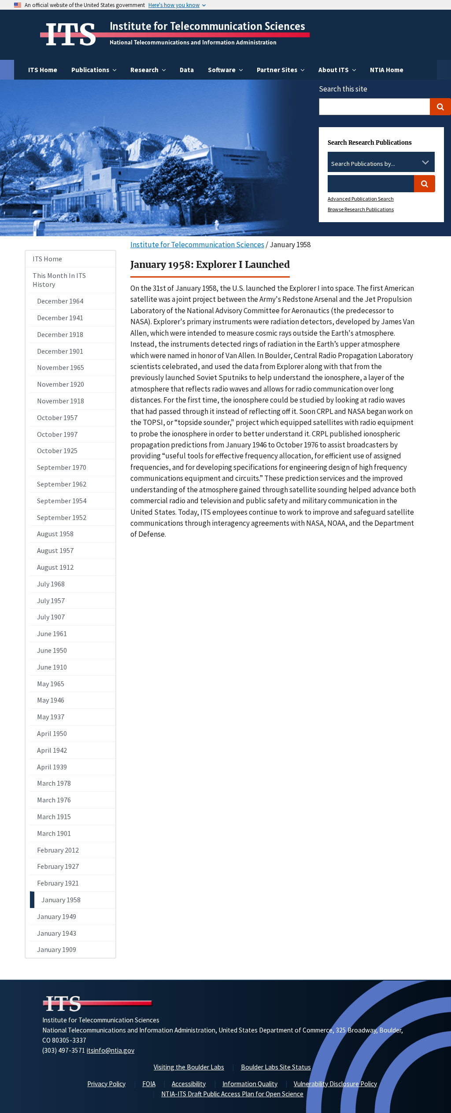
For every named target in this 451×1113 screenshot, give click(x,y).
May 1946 (50, 700)
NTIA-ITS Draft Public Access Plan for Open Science (232, 1094)
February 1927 (58, 866)
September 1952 (61, 517)
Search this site (343, 89)
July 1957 (51, 600)
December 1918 (60, 334)
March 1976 (54, 799)
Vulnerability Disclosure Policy (335, 1084)
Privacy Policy (106, 1084)
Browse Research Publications (361, 209)
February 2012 (58, 850)
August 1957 (55, 550)
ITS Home (42, 70)
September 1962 (61, 484)
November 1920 (60, 384)
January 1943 (56, 933)
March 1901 (54, 833)
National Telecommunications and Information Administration (193, 42)
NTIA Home (386, 70)
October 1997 (57, 434)
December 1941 (60, 317)
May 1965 (50, 683)
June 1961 (52, 633)
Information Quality (249, 1084)
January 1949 (56, 916)
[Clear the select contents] (414, 162)
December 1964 (60, 301)
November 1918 (60, 400)
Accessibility (189, 1084)
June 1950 (52, 650)
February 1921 (58, 883)
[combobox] (381, 164)
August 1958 (55, 533)
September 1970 (61, 467)
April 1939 (52, 766)
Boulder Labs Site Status (276, 1067)
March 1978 (54, 783)
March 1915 (54, 816)
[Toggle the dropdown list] (425, 162)
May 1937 (50, 716)
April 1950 (52, 733)
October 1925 (57, 450)
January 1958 (61, 899)
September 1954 (61, 500)
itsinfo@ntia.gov (110, 1050)
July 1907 (51, 616)
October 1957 (57, 417)
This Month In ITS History (59, 280)
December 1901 (60, 351)
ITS (70, 34)
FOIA (148, 1084)
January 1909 (56, 949)
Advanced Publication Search (361, 198)
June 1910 (52, 667)
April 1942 (52, 750)
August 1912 (55, 567)
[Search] (440, 106)
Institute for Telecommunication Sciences (207, 26)
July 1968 (51, 583)
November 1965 (60, 367)
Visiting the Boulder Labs (189, 1067)
